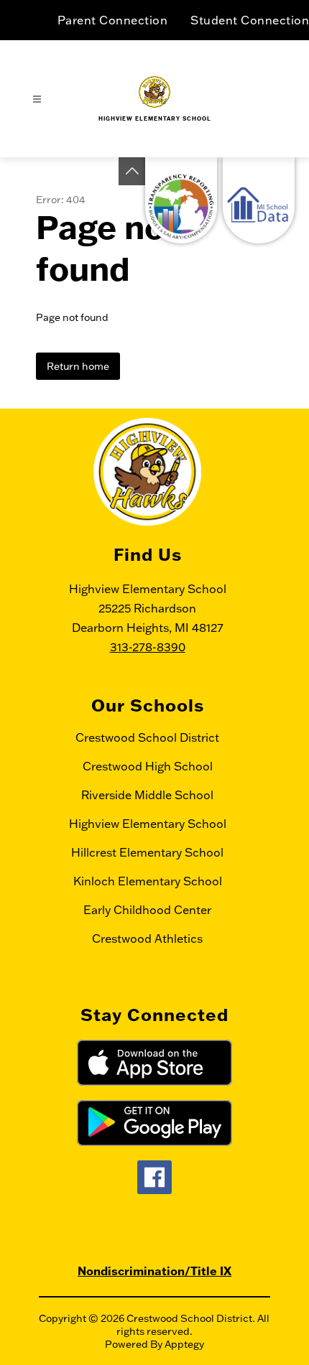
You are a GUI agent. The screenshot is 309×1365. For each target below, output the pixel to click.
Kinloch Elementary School (147, 881)
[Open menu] (37, 99)
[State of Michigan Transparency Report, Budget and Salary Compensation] (181, 200)
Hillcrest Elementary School (147, 852)
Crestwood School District (147, 737)
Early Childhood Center (147, 910)
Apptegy (184, 1344)
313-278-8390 (147, 647)
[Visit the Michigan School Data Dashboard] (259, 200)
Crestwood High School (148, 766)
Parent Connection (112, 20)
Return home (78, 366)
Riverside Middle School (147, 795)
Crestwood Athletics (147, 938)
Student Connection (249, 20)
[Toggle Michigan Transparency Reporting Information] (132, 171)
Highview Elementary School (147, 823)
